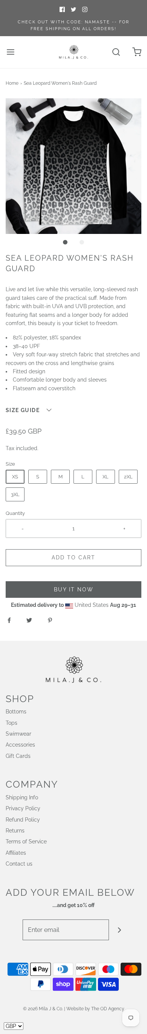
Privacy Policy (23, 808)
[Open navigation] (10, 52)
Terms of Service (26, 842)
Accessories (20, 745)
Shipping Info (22, 797)
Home (12, 83)
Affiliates (16, 853)
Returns (15, 831)
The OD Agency (107, 1008)
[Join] (119, 929)
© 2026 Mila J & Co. (43, 1008)
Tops (11, 723)
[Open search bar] (116, 52)
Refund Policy (23, 820)
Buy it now (73, 589)
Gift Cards (18, 756)
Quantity (15, 513)
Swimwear (18, 734)
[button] (73, 166)
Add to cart (73, 557)
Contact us (19, 864)
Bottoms (16, 712)
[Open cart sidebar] (136, 52)
